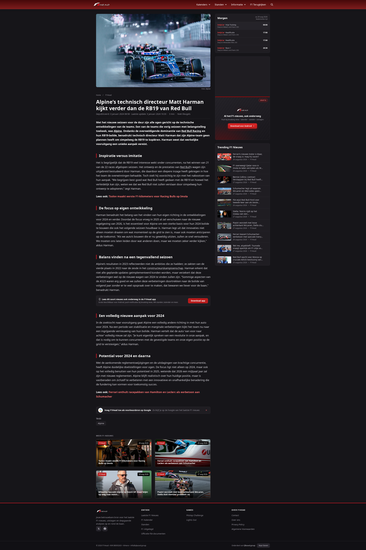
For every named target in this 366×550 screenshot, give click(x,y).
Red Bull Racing (191, 131)
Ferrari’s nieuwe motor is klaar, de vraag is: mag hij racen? (247, 155)
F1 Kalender (147, 520)
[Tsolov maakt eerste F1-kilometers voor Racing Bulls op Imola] (123, 453)
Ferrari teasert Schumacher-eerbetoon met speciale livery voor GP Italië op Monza (247, 235)
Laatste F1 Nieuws (150, 515)
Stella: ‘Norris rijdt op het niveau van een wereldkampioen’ (245, 212)
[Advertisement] (242, 80)
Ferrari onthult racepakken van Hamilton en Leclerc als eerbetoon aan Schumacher (179, 462)
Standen (219, 4)
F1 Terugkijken (258, 4)
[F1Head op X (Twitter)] (98, 528)
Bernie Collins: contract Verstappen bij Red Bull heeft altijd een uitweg (247, 178)
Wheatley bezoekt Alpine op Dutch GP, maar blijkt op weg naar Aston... (123, 493)
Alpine (118, 131)
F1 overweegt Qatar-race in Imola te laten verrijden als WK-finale (248, 166)
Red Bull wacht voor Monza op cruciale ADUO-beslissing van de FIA (247, 258)
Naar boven (263, 545)
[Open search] (271, 4)
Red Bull (185, 167)
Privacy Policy (238, 524)
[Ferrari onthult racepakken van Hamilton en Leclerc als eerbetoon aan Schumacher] (182, 453)
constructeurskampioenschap (165, 268)
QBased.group (249, 545)
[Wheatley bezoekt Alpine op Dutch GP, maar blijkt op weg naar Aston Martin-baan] (123, 484)
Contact (235, 515)
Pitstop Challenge (194, 515)
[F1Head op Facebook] (105, 528)
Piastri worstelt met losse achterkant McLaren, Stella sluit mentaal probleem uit (180, 493)
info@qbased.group (138, 545)
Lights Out (191, 520)
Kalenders (201, 4)
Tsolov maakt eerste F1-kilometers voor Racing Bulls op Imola (148, 196)
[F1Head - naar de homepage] (101, 4)
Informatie (237, 4)
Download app (198, 300)
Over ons (236, 520)
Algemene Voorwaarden (243, 529)
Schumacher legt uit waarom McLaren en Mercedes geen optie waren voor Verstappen (247, 189)
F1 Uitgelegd (147, 529)
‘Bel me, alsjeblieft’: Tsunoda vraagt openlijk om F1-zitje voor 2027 (248, 246)
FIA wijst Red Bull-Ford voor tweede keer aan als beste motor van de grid (246, 201)
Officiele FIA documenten (153, 533)
